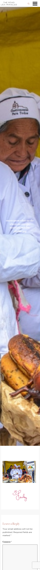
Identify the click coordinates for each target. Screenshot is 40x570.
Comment (7, 542)
